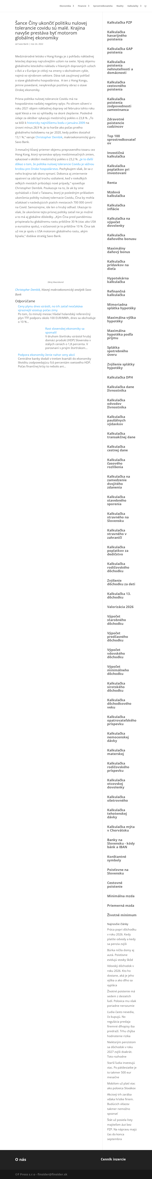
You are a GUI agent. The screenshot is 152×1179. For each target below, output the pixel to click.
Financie (82, 6)
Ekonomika (65, 6)
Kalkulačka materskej (116, 752)
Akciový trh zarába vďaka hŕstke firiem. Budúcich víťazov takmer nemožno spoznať (120, 1104)
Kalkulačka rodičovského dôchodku (118, 567)
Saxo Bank (23, 44)
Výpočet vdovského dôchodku (116, 653)
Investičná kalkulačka (116, 154)
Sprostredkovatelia (103, 6)
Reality (120, 6)
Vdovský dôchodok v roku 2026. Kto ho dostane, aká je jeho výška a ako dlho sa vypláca (120, 975)
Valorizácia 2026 (120, 606)
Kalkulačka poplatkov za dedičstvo (117, 550)
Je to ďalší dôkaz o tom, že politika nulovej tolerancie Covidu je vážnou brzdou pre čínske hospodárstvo (54, 164)
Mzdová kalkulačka (116, 194)
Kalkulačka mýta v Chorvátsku (121, 828)
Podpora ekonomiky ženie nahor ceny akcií (46, 355)
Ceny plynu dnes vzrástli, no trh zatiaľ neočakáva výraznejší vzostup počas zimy (50, 308)
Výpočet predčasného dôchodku (117, 636)
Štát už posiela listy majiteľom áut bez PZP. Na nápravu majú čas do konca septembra (122, 1129)
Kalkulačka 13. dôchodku (119, 595)
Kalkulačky (133, 6)
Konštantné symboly (116, 858)
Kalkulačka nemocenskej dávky (118, 737)
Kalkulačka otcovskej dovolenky (116, 783)
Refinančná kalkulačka (116, 293)
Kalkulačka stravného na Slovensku (118, 517)
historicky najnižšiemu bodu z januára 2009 (56, 123)
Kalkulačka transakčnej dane (121, 435)
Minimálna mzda (120, 896)
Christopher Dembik (48, 137)
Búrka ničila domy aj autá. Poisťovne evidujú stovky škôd (120, 955)
